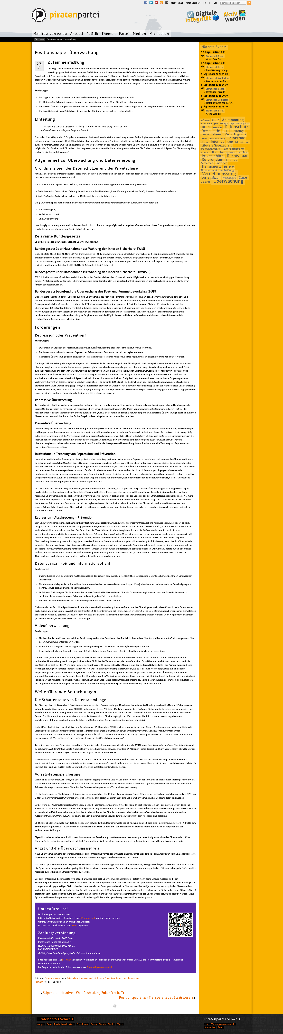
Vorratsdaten (210, 177)
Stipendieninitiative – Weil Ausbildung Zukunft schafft (83, 993)
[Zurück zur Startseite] (65, 16)
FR (205, 2)
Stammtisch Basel (215, 56)
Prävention (110, 978)
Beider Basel (60, 1024)
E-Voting (237, 131)
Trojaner (229, 166)
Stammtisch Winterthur (217, 78)
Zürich (120, 1024)
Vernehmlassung (219, 173)
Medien (139, 33)
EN (215, 2)
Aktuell (76, 33)
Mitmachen (159, 33)
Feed (220, 1027)
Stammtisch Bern (214, 67)
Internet (217, 141)
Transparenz (211, 167)
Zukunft (205, 181)
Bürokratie (217, 128)
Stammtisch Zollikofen (217, 99)
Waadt (102, 1024)
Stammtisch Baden (215, 89)
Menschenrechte (210, 148)
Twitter (151, 2)
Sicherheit (207, 163)
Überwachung (133, 978)
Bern (49, 1024)
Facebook (145, 2)
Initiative (204, 142)
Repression (121, 978)
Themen (109, 33)
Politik (92, 33)
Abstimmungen (209, 123)
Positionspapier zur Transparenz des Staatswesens (156, 997)
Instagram (166, 2)
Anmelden (210, 1027)
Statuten (66, 959)
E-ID (225, 131)
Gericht (204, 138)
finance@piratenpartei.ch (100, 967)
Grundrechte (236, 138)
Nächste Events (214, 47)
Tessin (94, 1024)
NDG (214, 152)
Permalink (39, 982)
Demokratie (211, 131)
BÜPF (206, 127)
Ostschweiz (82, 1024)
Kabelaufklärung (242, 142)
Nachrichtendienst (233, 148)
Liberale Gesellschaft (216, 145)
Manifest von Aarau (50, 33)
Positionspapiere (52, 978)
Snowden (221, 163)
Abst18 (215, 120)
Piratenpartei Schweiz (55, 1019)
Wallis (111, 1024)
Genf (71, 1024)
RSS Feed (161, 2)
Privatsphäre (213, 156)
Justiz (230, 141)
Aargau (40, 1024)
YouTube (156, 2)
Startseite (39, 39)
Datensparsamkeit (87, 978)
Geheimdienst (212, 134)
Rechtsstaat (237, 155)
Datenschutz (72, 978)
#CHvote (205, 120)
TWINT (75, 925)
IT (210, 2)
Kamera (100, 978)
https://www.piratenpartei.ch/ (220, 1024)
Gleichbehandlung (217, 138)
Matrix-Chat (177, 2)
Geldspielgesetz (235, 134)
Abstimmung (233, 120)
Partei (124, 33)
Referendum (212, 159)
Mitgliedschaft (193, 2)
